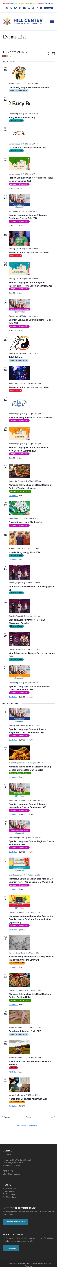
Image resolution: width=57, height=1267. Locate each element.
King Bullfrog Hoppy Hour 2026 (23, 552)
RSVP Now (13, 1069)
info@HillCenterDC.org (11, 1171)
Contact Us (7, 1151)
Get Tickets (13, 495)
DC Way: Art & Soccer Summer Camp (26, 147)
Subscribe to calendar (27, 1122)
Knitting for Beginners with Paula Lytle (27, 1095)
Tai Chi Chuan (15, 357)
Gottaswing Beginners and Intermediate (28, 87)
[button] (24, 56)
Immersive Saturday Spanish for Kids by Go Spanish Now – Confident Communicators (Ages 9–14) (32, 916)
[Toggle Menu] (52, 21)
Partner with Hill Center (15, 1218)
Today (28, 1114)
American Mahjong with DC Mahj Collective (29, 417)
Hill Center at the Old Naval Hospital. (30, 1260)
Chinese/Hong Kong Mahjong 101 (25, 522)
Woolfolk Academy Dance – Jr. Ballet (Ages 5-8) (32, 586)
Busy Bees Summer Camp (21, 117)
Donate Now (11, 1245)
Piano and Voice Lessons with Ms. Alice (28, 252)
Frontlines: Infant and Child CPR (24, 1028)
